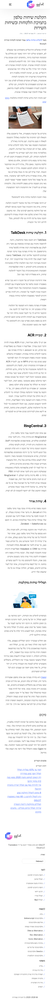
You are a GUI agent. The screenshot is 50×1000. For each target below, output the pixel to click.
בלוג (21, 33)
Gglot (43, 677)
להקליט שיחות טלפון (34, 40)
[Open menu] (8, 4)
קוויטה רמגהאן (41, 33)
